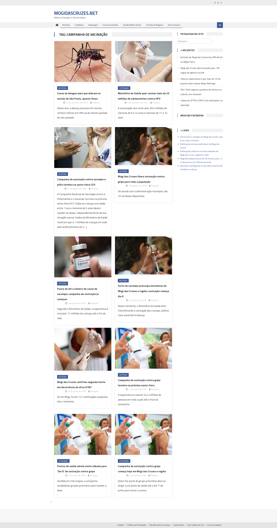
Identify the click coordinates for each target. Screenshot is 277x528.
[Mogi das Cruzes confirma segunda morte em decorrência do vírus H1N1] (82, 349)
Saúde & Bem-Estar (132, 24)
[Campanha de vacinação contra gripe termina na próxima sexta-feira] (143, 348)
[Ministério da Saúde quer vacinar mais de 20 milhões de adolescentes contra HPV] (143, 61)
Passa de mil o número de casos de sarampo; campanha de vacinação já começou (78, 294)
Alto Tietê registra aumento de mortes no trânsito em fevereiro (201, 92)
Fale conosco (174, 24)
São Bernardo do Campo (159, 525)
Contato (120, 525)
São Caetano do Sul (195, 525)
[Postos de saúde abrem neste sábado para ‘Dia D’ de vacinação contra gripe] (82, 434)
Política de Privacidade (136, 525)
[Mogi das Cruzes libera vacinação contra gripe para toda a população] (143, 146)
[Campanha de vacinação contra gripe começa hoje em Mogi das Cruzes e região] (143, 434)
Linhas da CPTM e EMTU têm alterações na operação (201, 103)
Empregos (93, 24)
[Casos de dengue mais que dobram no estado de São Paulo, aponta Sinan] (82, 61)
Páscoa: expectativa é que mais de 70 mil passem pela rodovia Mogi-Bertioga (200, 81)
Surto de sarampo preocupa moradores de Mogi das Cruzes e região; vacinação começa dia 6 (143, 291)
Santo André (179, 525)
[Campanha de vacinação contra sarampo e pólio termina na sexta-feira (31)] (82, 147)
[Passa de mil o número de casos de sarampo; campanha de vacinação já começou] (82, 256)
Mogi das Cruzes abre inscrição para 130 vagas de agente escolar (199, 70)
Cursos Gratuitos (110, 24)
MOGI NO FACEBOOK (192, 115)
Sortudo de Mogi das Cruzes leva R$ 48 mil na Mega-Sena (201, 59)
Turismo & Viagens (154, 24)
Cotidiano (79, 24)
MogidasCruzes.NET (76, 13)
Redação (96, 102)
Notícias (66, 24)
